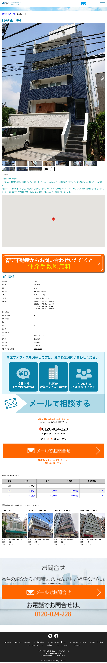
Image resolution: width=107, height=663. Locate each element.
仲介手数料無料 (39, 642)
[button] (53, 219)
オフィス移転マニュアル (78, 642)
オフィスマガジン (53, 642)
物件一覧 (11, 14)
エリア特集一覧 (33, 645)
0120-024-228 (55, 429)
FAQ (64, 642)
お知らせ (27, 642)
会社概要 (92, 642)
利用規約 (77, 645)
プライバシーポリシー (62, 645)
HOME (4, 14)
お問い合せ (7, 642)
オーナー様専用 (46, 645)
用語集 (101, 642)
